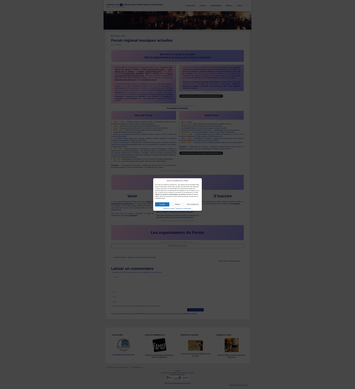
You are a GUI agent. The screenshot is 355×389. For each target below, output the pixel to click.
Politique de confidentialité (183, 208)
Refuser (177, 204)
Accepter (162, 204)
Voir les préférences (193, 204)
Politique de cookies (169, 208)
